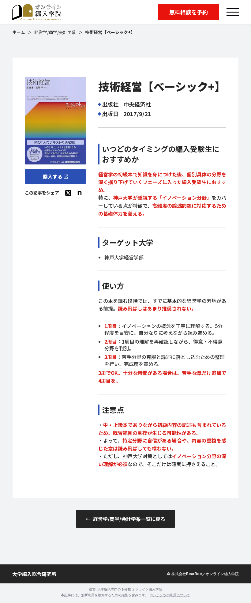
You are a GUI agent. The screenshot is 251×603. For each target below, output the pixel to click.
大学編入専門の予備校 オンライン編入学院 (129, 589)
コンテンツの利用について (170, 595)
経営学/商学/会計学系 (55, 32)
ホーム (18, 32)
